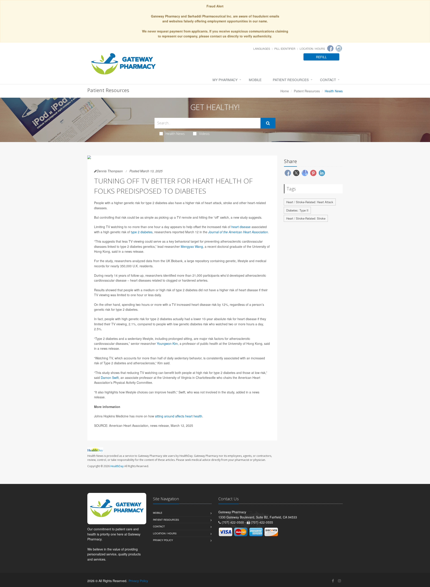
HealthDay (117, 466)
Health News (175, 133)
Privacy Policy (163, 540)
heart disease (241, 226)
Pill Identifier (284, 48)
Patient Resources (291, 79)
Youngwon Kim (167, 343)
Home (284, 91)
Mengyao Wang (192, 246)
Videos (204, 133)
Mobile (255, 79)
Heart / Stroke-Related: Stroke (305, 218)
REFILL (321, 57)
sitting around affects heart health (178, 416)
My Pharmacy (225, 79)
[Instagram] (339, 48)
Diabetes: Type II (297, 210)
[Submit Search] (267, 123)
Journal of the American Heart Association (238, 232)
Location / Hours (312, 48)
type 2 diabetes (142, 232)
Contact (328, 79)
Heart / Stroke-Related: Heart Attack (309, 202)
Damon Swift (110, 377)
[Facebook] (330, 48)
